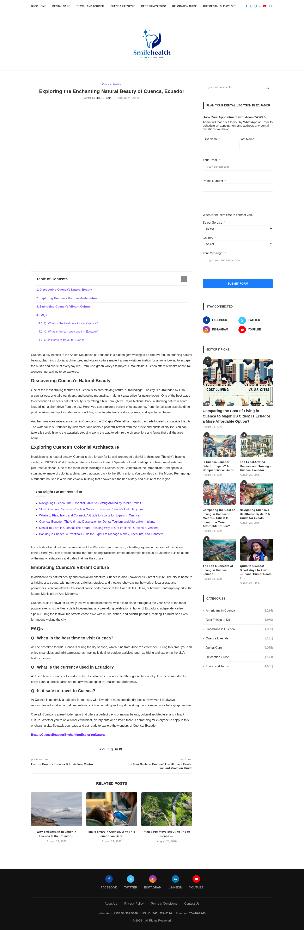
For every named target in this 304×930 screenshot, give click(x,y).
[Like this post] (103, 749)
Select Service (212, 222)
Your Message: (213, 253)
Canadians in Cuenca (239, 629)
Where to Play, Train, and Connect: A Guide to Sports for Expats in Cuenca (89, 515)
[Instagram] (255, 6)
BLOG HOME (38, 6)
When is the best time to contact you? (228, 215)
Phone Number (213, 180)
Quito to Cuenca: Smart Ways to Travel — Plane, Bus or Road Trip (255, 572)
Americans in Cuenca (239, 610)
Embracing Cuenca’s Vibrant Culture (65, 306)
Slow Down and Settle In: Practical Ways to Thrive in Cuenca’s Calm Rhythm (91, 509)
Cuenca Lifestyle (122, 6)
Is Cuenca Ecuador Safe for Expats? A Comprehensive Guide (218, 466)
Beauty (36, 734)
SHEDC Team (103, 98)
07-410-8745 (197, 913)
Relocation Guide (184, 6)
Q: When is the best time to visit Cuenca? (71, 323)
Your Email (210, 160)
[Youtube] (264, 6)
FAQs (43, 315)
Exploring (88, 734)
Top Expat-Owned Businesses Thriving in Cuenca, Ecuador (256, 466)
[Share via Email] (120, 749)
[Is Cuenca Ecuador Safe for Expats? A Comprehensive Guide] (219, 446)
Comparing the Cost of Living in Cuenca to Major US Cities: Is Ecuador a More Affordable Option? (236, 416)
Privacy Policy (134, 903)
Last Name (246, 139)
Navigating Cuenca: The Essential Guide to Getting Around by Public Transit (90, 503)
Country (208, 238)
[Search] (271, 6)
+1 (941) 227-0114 (159, 913)
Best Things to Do (153, 6)
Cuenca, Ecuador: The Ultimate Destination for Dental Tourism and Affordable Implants (97, 521)
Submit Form (237, 283)
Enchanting (72, 734)
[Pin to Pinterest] (116, 749)
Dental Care (61, 6)
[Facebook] (246, 6)
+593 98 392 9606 (126, 913)
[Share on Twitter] (112, 749)
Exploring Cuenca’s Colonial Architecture (68, 298)
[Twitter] (250, 6)
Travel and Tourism (90, 6)
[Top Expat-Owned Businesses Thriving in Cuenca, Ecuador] (256, 446)
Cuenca (46, 734)
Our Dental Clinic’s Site (219, 6)
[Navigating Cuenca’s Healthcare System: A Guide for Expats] (256, 494)
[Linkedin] (260, 6)
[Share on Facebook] (108, 749)
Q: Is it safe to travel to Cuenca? (65, 339)
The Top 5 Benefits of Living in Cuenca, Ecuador (218, 570)
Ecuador (58, 734)
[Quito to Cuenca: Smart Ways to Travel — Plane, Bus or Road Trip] (256, 550)
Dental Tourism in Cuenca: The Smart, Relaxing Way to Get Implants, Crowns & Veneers (99, 527)
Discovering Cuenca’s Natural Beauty (65, 289)
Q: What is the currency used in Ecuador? (71, 331)
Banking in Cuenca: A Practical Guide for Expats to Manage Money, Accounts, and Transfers (101, 534)
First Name (210, 139)
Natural (100, 734)
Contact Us (192, 903)
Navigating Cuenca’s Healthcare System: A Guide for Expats (255, 514)
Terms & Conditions (164, 903)
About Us (111, 903)
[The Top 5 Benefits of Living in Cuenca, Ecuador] (219, 550)
